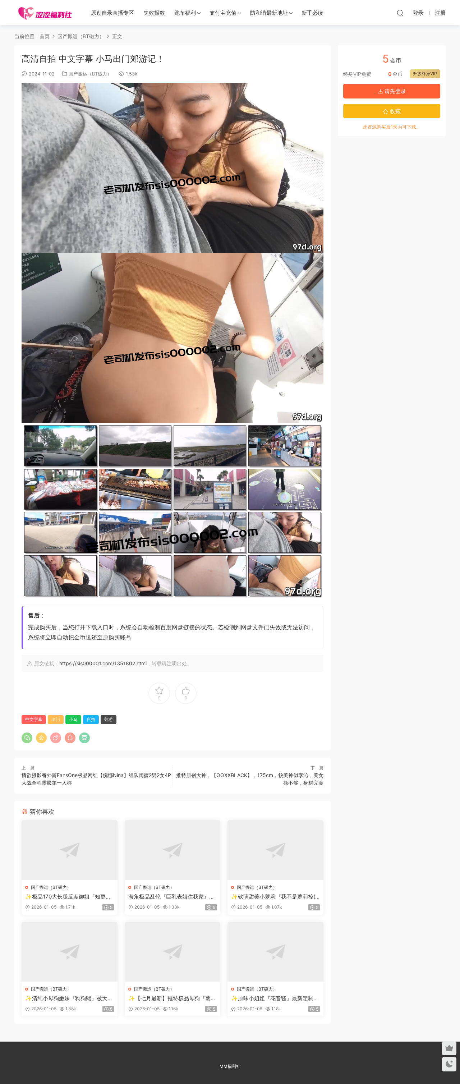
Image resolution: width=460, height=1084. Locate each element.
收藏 (394, 111)
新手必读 (312, 12)
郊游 (108, 719)
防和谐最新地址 (269, 12)
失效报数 (154, 12)
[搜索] (400, 12)
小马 (73, 719)
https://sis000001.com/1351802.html (103, 663)
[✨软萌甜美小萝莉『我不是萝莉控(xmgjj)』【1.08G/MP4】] (275, 850)
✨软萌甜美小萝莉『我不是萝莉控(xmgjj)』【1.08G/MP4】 (274, 896)
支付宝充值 (223, 12)
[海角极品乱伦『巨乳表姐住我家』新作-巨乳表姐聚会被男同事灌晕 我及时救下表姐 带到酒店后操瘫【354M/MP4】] (173, 850)
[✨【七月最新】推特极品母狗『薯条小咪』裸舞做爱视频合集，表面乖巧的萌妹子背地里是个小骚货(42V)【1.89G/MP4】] (173, 952)
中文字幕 (33, 719)
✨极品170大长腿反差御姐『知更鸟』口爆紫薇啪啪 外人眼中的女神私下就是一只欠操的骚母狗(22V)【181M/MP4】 (69, 896)
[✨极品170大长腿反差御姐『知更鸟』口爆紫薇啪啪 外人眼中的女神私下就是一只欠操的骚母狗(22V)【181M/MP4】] (70, 850)
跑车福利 (185, 12)
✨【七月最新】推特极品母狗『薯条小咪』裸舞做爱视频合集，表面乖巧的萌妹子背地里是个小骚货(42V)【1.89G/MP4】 (172, 998)
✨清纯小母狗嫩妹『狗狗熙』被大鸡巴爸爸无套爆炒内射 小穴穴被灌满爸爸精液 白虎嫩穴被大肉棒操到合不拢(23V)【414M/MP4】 (69, 998)
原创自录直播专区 (112, 12)
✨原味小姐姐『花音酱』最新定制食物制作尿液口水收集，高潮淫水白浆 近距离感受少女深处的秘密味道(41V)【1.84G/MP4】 (275, 998)
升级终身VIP (425, 73)
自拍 (91, 719)
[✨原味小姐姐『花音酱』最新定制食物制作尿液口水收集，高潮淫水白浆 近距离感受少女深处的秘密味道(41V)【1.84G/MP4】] (275, 952)
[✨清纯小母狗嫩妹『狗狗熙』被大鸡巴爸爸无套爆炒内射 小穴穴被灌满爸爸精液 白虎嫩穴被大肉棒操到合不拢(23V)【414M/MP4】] (70, 952)
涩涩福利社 (44, 12)
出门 (55, 719)
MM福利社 (230, 1066)
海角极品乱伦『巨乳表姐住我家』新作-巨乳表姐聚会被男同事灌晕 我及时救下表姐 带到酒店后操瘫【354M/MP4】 (172, 896)
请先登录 (394, 91)
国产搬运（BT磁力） (90, 74)
